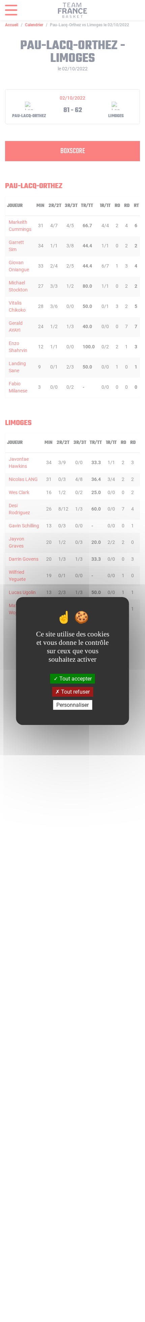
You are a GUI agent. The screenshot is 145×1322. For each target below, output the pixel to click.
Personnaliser (72, 705)
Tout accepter (75, 678)
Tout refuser (75, 692)
